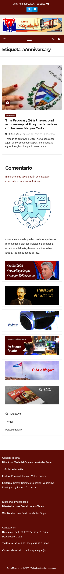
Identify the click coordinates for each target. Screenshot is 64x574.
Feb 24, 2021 (14, 134)
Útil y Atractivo (13, 414)
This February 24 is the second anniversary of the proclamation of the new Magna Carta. (31, 124)
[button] (53, 39)
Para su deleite (13, 429)
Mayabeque (10, 115)
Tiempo (9, 421)
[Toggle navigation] (29, 39)
